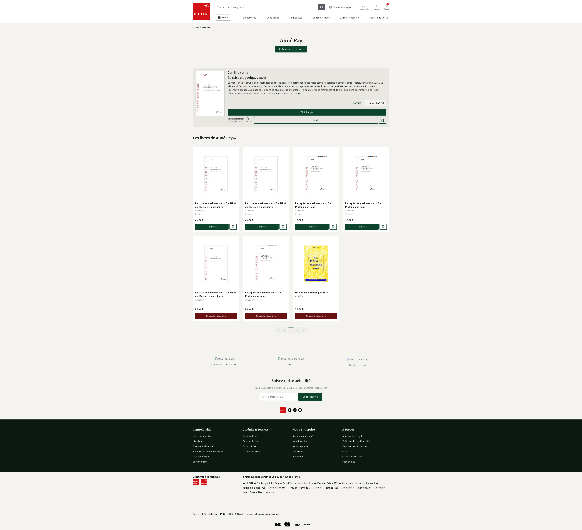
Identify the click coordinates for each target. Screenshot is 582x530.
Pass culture (249, 446)
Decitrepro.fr (299, 451)
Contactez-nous (357, 365)
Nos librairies (300, 441)
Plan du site (348, 461)
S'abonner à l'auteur (291, 49)
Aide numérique (201, 456)
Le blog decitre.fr (252, 451)
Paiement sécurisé (203, 446)
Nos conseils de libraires (224, 364)
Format (357, 102)
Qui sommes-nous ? (303, 435)
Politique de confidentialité (356, 441)
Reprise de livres (252, 441)
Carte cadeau (250, 435)
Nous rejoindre (300, 446)
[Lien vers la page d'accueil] (201, 11)
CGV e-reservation (352, 456)
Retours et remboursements (208, 451)
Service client (200, 461)
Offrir (316, 120)
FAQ (291, 364)
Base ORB (298, 456)
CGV (344, 451)
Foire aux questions (203, 435)
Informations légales (353, 435)
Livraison (197, 441)
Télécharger (306, 112)
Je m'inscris (310, 396)
